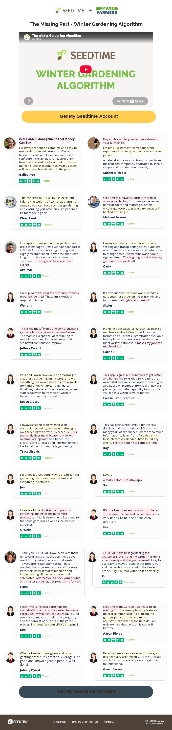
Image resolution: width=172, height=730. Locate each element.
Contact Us (109, 722)
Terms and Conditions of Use (85, 722)
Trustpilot (46, 180)
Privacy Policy (59, 722)
